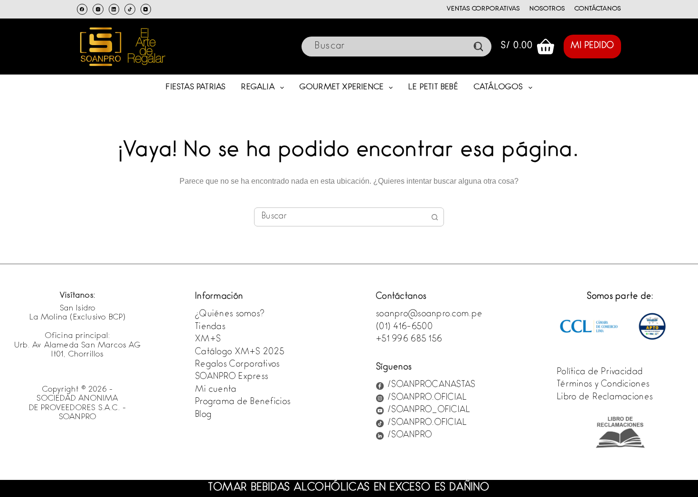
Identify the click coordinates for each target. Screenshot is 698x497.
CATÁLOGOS (498, 87)
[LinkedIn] (114, 9)
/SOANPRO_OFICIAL (428, 410)
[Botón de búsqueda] (434, 217)
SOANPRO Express (231, 377)
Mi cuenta (216, 390)
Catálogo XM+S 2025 (239, 352)
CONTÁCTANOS (598, 9)
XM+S (208, 340)
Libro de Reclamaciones (605, 398)
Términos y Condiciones (603, 385)
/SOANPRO (409, 436)
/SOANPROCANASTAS (431, 385)
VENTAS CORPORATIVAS (483, 9)
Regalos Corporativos (237, 365)
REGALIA (257, 87)
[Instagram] (98, 9)
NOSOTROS (547, 9)
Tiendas (210, 327)
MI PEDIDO (592, 46)
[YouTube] (146, 9)
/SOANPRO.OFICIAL (427, 398)
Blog (203, 415)
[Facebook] (82, 9)
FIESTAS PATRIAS (196, 87)
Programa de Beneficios (243, 402)
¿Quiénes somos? (229, 315)
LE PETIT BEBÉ (433, 87)
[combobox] (340, 216)
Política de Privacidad (600, 372)
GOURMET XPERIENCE (342, 87)
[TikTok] (129, 9)
